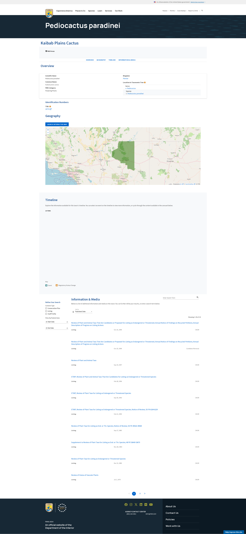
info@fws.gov (151, 514)
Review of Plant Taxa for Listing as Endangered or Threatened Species (98, 459)
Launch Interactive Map (57, 124)
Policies (170, 519)
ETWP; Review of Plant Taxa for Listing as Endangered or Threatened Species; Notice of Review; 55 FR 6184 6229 (114, 409)
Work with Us (173, 525)
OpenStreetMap (189, 184)
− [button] (48, 133)
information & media (126, 60)
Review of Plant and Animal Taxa (83, 360)
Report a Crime (193, 11)
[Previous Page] (129, 494)
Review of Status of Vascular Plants (84, 475)
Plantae (125, 78)
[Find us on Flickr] (146, 504)
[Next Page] (145, 494)
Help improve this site (233, 532)
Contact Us (172, 512)
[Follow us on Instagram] (132, 504)
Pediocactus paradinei (136, 93)
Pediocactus (131, 88)
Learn (100, 11)
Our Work (118, 11)
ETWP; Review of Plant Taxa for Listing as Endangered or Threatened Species (101, 393)
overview (90, 60)
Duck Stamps (181, 11)
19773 (47, 109)
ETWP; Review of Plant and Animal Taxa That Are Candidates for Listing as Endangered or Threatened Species (113, 377)
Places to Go (80, 11)
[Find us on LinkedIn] (142, 504)
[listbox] (83, 311)
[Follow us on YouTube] (151, 504)
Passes (165, 11)
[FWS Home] (49, 13)
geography (101, 60)
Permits (172, 11)
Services (108, 11)
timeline (112, 60)
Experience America (64, 11)
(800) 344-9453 (131, 514)
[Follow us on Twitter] (136, 504)
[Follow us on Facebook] (126, 504)
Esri (181, 184)
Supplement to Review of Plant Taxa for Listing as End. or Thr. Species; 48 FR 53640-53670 (105, 442)
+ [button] (48, 130)
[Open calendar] (46, 322)
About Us (171, 506)
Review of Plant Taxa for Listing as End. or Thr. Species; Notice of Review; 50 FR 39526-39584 (106, 426)
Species (91, 11)
